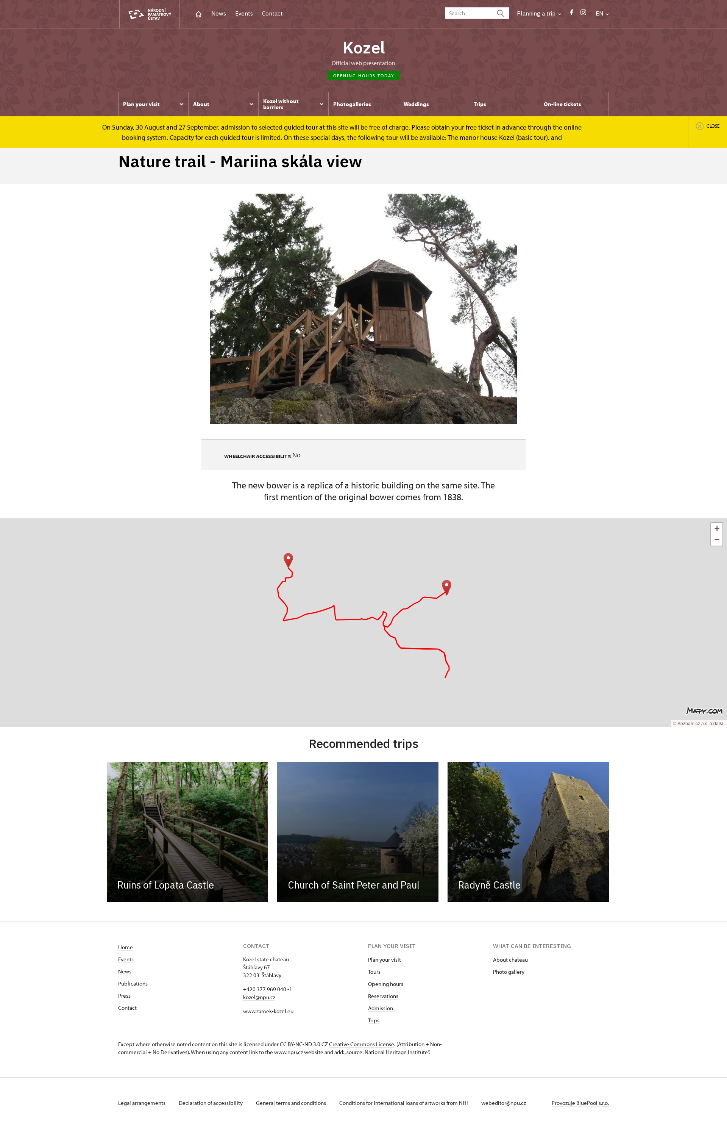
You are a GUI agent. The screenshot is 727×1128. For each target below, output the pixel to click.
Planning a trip (537, 13)
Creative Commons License (361, 1044)
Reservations (383, 996)
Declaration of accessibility (211, 1102)
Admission (380, 1008)
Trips (373, 1020)
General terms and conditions (291, 1102)
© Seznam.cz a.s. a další (698, 723)
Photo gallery (508, 971)
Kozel (363, 47)
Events (244, 13)
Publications (133, 983)
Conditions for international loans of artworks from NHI (404, 1102)
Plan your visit (384, 959)
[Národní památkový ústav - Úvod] (149, 14)
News (218, 13)
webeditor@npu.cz (503, 1102)
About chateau (510, 959)
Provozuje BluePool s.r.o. (580, 1102)
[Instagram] (583, 14)
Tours (374, 971)
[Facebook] (571, 14)
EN (600, 13)
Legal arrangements (142, 1102)
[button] (446, 587)
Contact (272, 13)
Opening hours (385, 983)
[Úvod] (198, 13)
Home (125, 947)
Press (124, 995)
